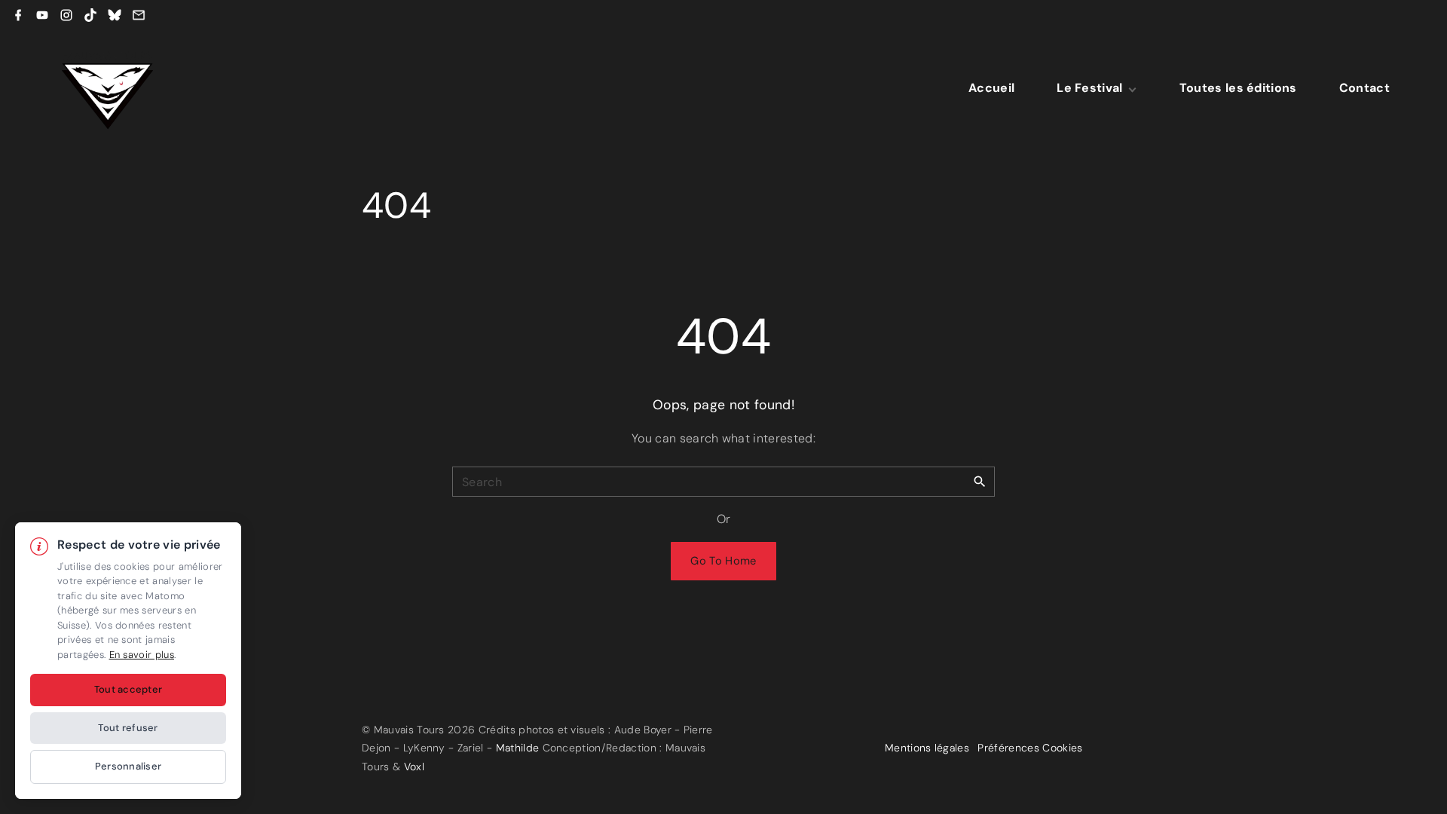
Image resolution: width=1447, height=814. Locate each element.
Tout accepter (128, 689)
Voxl (414, 766)
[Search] (980, 481)
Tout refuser (128, 727)
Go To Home (723, 560)
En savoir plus (141, 654)
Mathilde (518, 747)
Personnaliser (128, 766)
